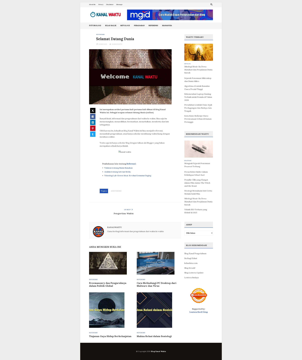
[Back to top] (295, 353)
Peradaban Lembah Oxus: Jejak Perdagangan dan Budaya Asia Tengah (198, 108)
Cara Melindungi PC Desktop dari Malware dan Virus (156, 284)
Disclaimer (109, 4)
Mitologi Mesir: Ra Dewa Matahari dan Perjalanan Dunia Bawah (198, 69)
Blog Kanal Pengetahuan (195, 253)
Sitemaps (119, 4)
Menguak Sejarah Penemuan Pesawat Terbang (197, 165)
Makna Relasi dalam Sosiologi (154, 336)
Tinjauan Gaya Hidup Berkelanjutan (110, 336)
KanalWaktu (117, 44)
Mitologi (125, 25)
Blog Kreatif (189, 268)
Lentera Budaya (191, 277)
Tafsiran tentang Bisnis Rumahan (118, 168)
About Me (92, 4)
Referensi (153, 25)
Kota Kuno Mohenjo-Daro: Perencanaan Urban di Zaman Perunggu (198, 119)
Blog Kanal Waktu (158, 351)
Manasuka (167, 25)
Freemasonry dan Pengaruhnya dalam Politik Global (107, 284)
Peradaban (139, 25)
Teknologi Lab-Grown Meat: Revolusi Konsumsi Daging (127, 175)
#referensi (116, 191)
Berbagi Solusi (190, 258)
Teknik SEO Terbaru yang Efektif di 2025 (195, 211)
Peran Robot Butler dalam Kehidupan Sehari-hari (196, 173)
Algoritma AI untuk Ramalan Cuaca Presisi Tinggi (197, 87)
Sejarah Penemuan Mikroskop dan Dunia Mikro (197, 79)
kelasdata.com (190, 263)
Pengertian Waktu (124, 213)
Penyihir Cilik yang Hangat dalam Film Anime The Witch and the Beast (197, 183)
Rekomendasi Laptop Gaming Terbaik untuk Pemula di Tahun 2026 (198, 97)
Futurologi (95, 25)
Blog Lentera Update (193, 272)
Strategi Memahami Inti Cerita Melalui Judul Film (198, 192)
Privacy (100, 4)
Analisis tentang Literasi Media (117, 172)
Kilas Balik (110, 25)
